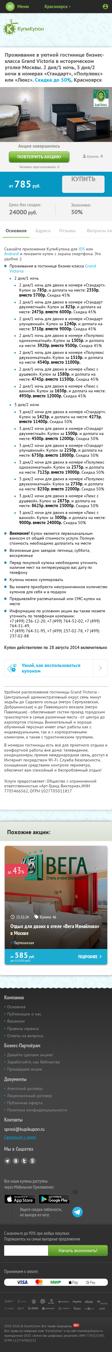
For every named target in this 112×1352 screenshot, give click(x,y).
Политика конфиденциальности (37, 1110)
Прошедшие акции (24, 1069)
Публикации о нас (24, 1014)
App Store (20, 1199)
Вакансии (16, 1021)
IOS (82, 249)
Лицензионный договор (29, 1095)
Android (12, 253)
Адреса (42, 230)
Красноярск (56, 6)
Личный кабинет (105, 6)
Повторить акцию (39, 157)
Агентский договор (25, 1088)
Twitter (24, 1161)
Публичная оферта (24, 1102)
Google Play (54, 1199)
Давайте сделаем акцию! (30, 1054)
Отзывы (67, 230)
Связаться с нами (20, 1137)
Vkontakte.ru (16, 1161)
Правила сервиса (23, 1028)
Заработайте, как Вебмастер (33, 1062)
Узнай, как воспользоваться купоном (51, 668)
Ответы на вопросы (25, 1035)
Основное (16, 230)
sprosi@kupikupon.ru (24, 1129)
